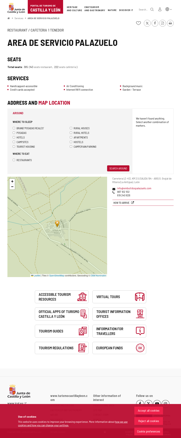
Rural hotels (81, 132)
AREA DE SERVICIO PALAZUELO (43, 18)
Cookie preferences (148, 431)
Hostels (78, 142)
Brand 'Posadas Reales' (30, 128)
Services (18, 18)
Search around (118, 168)
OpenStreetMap (56, 275)
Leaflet (36, 275)
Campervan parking (85, 146)
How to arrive (121, 202)
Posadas (22, 132)
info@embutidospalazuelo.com (134, 188)
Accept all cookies (148, 410)
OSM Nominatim (98, 275)
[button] (168, 9)
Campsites (22, 142)
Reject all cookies (148, 421)
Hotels (21, 137)
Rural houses (82, 128)
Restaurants (24, 160)
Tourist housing (26, 146)
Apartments (81, 137)
